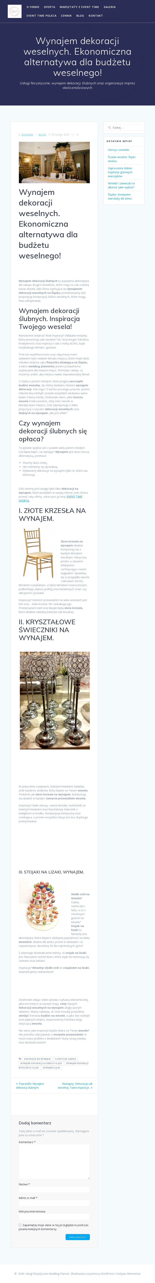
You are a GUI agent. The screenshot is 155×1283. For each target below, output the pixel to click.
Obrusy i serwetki (118, 150)
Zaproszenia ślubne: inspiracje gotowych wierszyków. (120, 172)
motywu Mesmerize (128, 1273)
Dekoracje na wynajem (37, 1059)
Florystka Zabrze (65, 1059)
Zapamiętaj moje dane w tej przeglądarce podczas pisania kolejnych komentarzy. (53, 1227)
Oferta (49, 7)
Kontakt (96, 15)
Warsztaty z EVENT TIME (79, 7)
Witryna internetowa (32, 1211)
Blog (80, 15)
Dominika (27, 134)
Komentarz (27, 1142)
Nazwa (24, 1184)
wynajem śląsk (51, 1067)
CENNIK (66, 15)
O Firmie (33, 7)
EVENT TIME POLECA (42, 15)
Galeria (110, 7)
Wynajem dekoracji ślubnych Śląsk (41, 1063)
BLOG (42, 134)
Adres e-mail (28, 1198)
